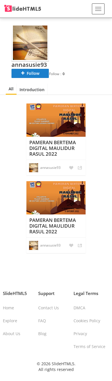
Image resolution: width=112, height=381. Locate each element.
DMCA (79, 307)
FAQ (42, 320)
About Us (11, 333)
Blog (42, 333)
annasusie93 (50, 167)
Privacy (80, 333)
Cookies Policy (87, 320)
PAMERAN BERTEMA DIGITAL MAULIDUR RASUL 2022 (52, 148)
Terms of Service (89, 346)
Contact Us (48, 307)
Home (8, 307)
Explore (10, 320)
